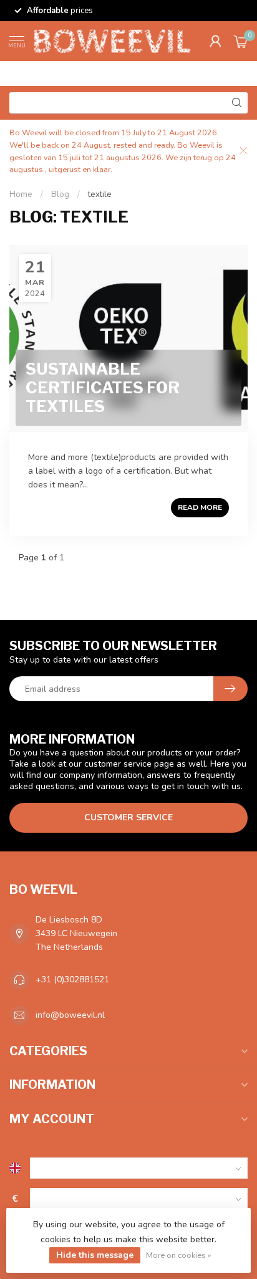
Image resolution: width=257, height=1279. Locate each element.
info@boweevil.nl (70, 1015)
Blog (60, 194)
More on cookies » (178, 1255)
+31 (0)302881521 (72, 979)
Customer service (128, 817)
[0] (241, 41)
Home (20, 194)
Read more (200, 507)
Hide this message (94, 1255)
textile (100, 194)
